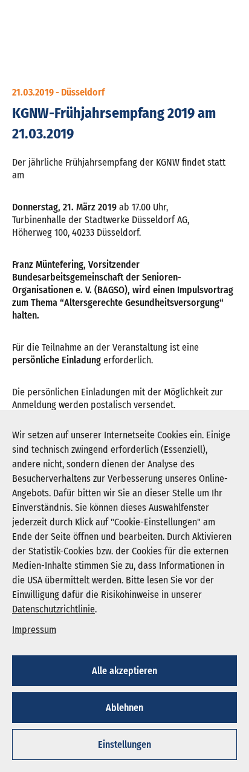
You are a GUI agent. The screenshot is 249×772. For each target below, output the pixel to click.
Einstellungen (124, 744)
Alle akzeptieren (124, 670)
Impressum (34, 629)
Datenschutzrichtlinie (53, 609)
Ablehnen (124, 707)
